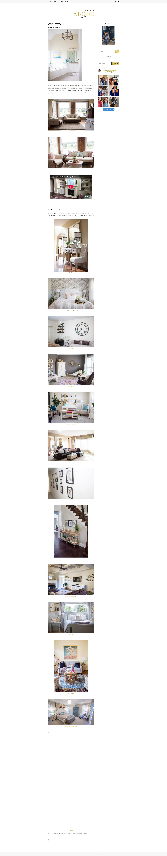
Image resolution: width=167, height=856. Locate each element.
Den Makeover (71, 386)
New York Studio (71, 348)
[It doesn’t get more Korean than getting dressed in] (103, 91)
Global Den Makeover (71, 693)
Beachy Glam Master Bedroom (71, 726)
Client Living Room (71, 462)
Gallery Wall (71, 499)
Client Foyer (71, 272)
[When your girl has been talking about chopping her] (103, 102)
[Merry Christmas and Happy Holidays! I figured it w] (103, 80)
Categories (109, 56)
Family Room (70, 830)
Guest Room (71, 634)
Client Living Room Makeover (71, 424)
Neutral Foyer (71, 558)
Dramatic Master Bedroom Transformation (71, 310)
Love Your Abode (83, 13)
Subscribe (116, 63)
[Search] (117, 51)
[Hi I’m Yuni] (108, 36)
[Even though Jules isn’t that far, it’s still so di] (114, 80)
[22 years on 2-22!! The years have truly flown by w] (114, 102)
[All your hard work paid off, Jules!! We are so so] (114, 91)
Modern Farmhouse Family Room (71, 596)
